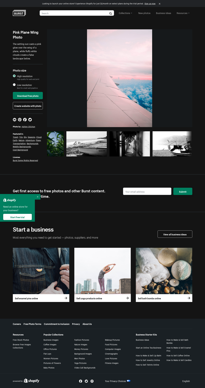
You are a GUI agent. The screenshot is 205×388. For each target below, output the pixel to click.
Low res (56, 153)
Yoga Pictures (80, 362)
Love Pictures (111, 358)
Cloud (38, 136)
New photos (144, 13)
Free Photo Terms (32, 323)
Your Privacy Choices (115, 381)
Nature (21, 140)
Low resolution (24, 84)
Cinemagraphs (111, 353)
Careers (17, 323)
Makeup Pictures (112, 339)
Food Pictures (111, 344)
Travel (15, 136)
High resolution (24, 76)
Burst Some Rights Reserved (25, 160)
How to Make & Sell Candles (179, 359)
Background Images (83, 353)
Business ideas (163, 13)
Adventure (30, 140)
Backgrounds (32, 143)
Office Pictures (50, 348)
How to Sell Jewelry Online (148, 359)
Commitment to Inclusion (56, 323)
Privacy (76, 323)
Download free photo (27, 95)
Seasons (31, 136)
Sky (25, 136)
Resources (182, 13)
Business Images (51, 339)
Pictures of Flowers (52, 362)
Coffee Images (50, 344)
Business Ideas (142, 339)
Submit (182, 191)
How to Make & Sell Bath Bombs (177, 341)
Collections (124, 13)
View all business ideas (175, 234)
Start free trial (17, 217)
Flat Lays (47, 353)
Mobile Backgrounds (22, 146)
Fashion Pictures (81, 339)
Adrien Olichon (28, 126)
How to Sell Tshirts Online (147, 364)
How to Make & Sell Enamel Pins (179, 349)
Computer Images (113, 348)
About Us (87, 323)
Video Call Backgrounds (84, 367)
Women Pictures (51, 358)
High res (87, 153)
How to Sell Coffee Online (178, 355)
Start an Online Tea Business (148, 347)
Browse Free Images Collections (22, 346)
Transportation (19, 143)
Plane (38, 140)
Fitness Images (111, 362)
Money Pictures (81, 348)
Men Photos (79, 358)
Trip (21, 136)
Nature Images (80, 344)
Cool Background (20, 149)
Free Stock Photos (21, 339)
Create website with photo (27, 105)
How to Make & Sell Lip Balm (148, 355)
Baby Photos (49, 367)
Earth (15, 140)
